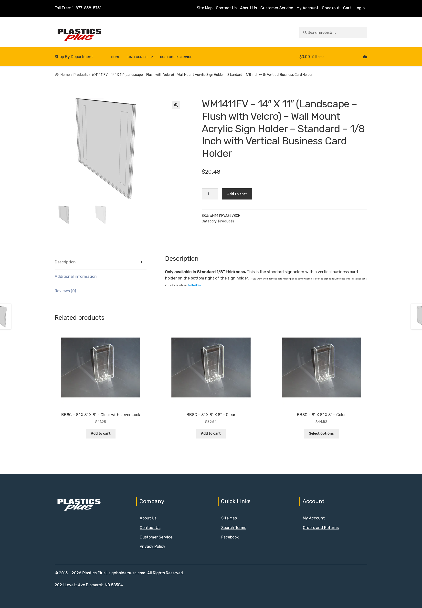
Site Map (204, 8)
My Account (307, 8)
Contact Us (226, 8)
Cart (347, 8)
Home (115, 57)
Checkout (331, 8)
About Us (248, 8)
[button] (176, 105)
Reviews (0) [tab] (65, 291)
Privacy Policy (152, 546)
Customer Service (276, 8)
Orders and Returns (321, 527)
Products (81, 75)
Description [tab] (65, 262)
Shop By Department (74, 56)
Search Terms (233, 527)
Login (360, 8)
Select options (321, 433)
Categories (137, 57)
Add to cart (237, 193)
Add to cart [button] (101, 433)
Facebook (230, 537)
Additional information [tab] (76, 276)
